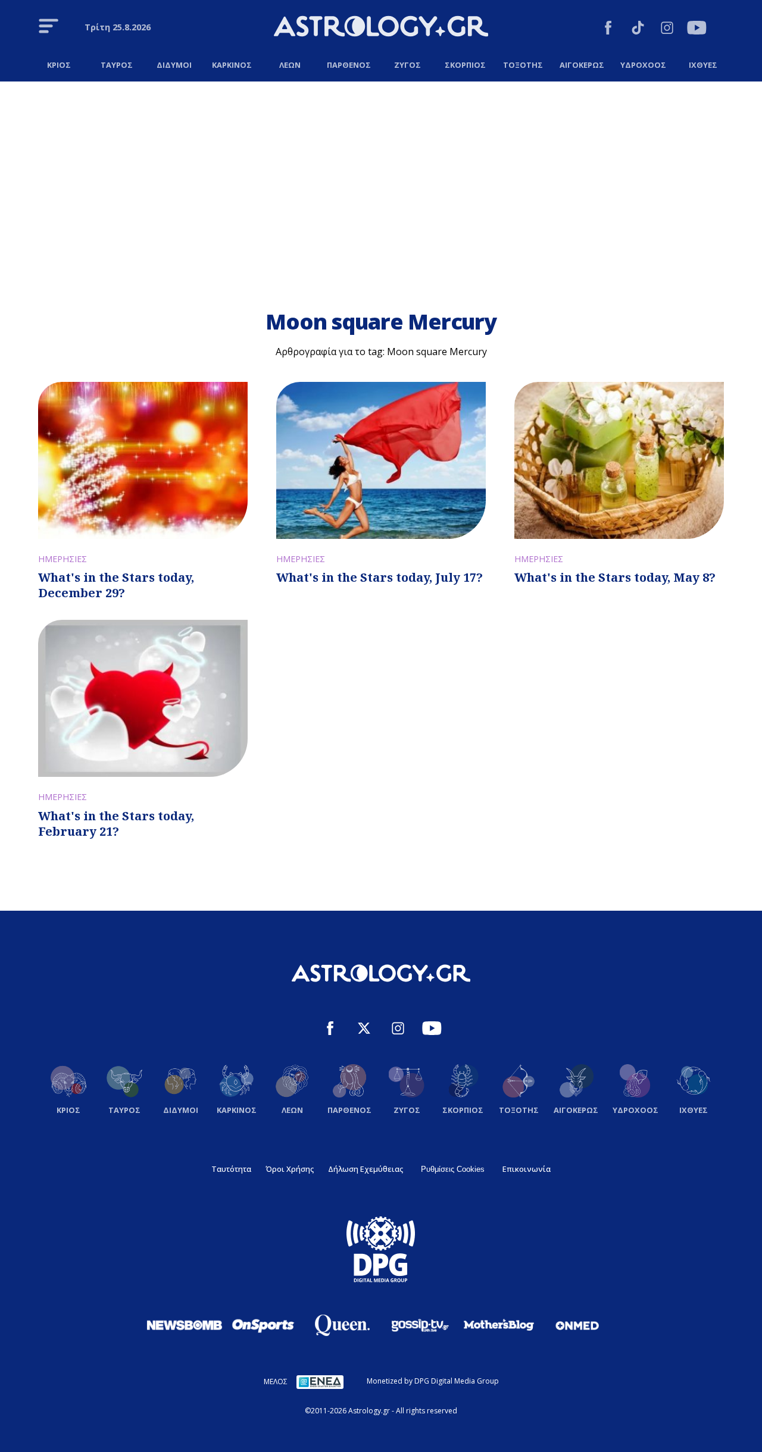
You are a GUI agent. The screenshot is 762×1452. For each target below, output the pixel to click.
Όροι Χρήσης (290, 1169)
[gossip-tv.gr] (420, 1325)
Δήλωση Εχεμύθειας (365, 1169)
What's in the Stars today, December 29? (116, 585)
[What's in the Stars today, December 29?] (143, 460)
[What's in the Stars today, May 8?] (619, 460)
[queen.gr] (342, 1325)
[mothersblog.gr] (499, 1325)
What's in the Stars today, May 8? (615, 577)
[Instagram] (667, 29)
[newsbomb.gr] (184, 1325)
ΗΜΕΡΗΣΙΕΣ (62, 559)
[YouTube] (697, 29)
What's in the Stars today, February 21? (116, 823)
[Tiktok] (638, 29)
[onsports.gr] (263, 1325)
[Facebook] (608, 29)
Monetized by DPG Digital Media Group (433, 1381)
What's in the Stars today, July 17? (379, 577)
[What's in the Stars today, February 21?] (143, 698)
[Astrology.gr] (381, 27)
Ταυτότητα (231, 1169)
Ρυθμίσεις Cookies (453, 1169)
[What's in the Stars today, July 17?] (381, 460)
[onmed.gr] (577, 1325)
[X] (364, 1030)
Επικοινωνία (526, 1169)
